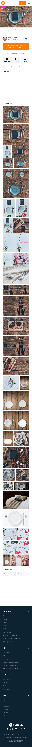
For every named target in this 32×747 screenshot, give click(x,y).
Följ (26, 39)
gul (19, 724)
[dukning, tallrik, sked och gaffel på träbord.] (19, 484)
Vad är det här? (19, 67)
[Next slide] (25, 724)
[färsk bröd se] (9, 612)
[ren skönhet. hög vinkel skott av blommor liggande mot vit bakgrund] (9, 295)
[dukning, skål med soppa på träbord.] (7, 481)
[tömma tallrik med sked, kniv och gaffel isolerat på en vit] (16, 655)
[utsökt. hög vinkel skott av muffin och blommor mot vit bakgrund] (11, 467)
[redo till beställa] (9, 242)
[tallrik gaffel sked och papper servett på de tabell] (16, 637)
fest (13, 724)
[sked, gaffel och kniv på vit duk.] (16, 347)
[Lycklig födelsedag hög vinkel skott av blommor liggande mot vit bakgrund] (9, 315)
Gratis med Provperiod (16, 46)
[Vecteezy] (3, 3)
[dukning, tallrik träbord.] (9, 544)
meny (6, 724)
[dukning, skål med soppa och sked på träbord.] (9, 524)
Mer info (6, 70)
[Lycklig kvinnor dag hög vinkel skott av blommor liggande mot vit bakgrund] (20, 312)
